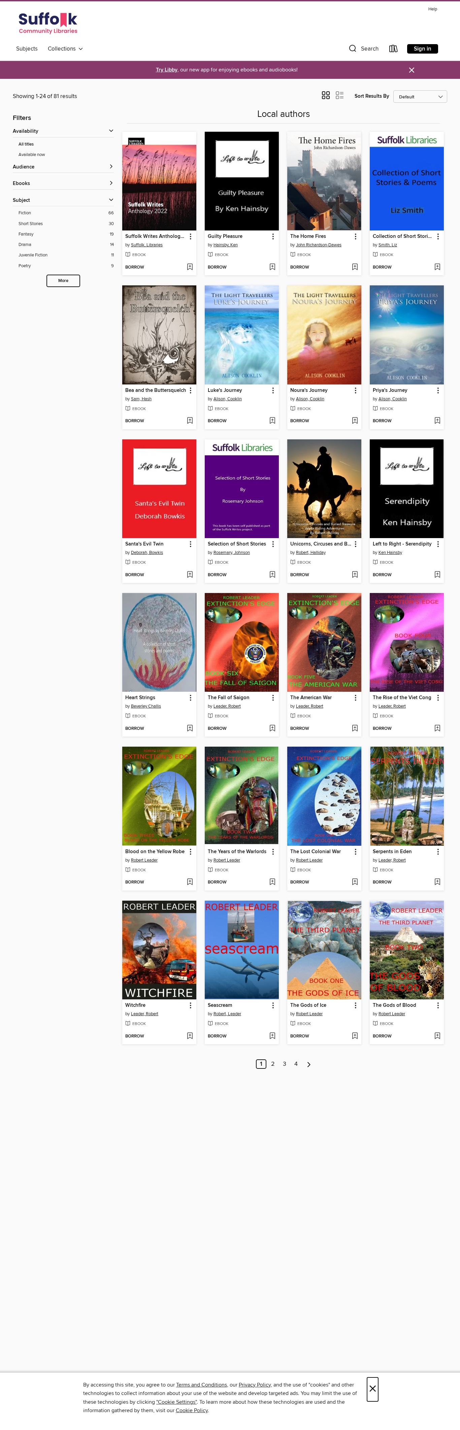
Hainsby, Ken (225, 245)
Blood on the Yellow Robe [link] (155, 852)
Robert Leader (144, 860)
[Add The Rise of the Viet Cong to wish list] (437, 728)
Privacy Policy (255, 1384)
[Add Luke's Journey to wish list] (272, 421)
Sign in (422, 49)
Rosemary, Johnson (231, 552)
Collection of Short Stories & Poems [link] (403, 237)
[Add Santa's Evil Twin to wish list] (190, 575)
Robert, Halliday (311, 552)
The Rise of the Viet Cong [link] (402, 698)
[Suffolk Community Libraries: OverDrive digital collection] (48, 23)
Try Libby (166, 69)
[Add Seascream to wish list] (272, 1036)
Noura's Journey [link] (309, 390)
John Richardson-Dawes (318, 245)
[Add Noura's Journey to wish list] (355, 421)
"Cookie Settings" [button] (176, 1402)
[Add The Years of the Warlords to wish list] (272, 882)
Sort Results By (372, 96)
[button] (363, 50)
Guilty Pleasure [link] (225, 237)
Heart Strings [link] (140, 698)
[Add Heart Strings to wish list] (190, 728)
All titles (26, 144)
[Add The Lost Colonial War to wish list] (355, 882)
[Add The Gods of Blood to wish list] (437, 1036)
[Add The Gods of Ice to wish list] (355, 1036)
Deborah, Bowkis (147, 552)
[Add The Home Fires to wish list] (355, 267)
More (63, 281)
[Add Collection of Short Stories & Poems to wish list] (437, 267)
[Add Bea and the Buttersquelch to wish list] (190, 421)
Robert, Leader (227, 1014)
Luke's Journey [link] (225, 390)
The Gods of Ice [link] (308, 1005)
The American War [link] (311, 698)
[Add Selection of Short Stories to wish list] (272, 575)
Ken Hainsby (390, 552)
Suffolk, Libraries (147, 245)
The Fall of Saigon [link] (229, 698)
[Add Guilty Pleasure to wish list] (272, 267)
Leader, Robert (227, 706)
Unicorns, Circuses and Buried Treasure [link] (321, 544)
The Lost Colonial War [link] (315, 852)
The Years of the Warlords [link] (237, 852)
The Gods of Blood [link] (394, 1005)
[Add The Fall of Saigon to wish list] (272, 728)
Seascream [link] (220, 1005)
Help (432, 9)
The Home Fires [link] (308, 237)
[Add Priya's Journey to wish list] (437, 421)
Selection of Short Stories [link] (237, 544)
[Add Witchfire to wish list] (190, 1036)
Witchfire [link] (135, 1005)
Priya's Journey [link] (390, 390)
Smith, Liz (388, 245)
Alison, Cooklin (227, 399)
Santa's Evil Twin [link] (144, 544)
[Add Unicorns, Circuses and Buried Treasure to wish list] (355, 575)
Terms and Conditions (201, 1384)
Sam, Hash (141, 399)
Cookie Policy (192, 1410)
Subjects (27, 49)
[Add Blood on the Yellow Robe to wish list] (190, 882)
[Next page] (309, 1064)
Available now (32, 154)
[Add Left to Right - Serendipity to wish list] (437, 575)
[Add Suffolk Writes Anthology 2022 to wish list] (190, 267)
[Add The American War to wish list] (355, 728)
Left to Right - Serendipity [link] (402, 544)
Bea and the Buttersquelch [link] (155, 390)
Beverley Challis (146, 706)
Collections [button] (63, 49)
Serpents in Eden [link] (392, 852)
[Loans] (394, 50)
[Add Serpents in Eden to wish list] (437, 882)
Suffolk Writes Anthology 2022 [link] (156, 237)
